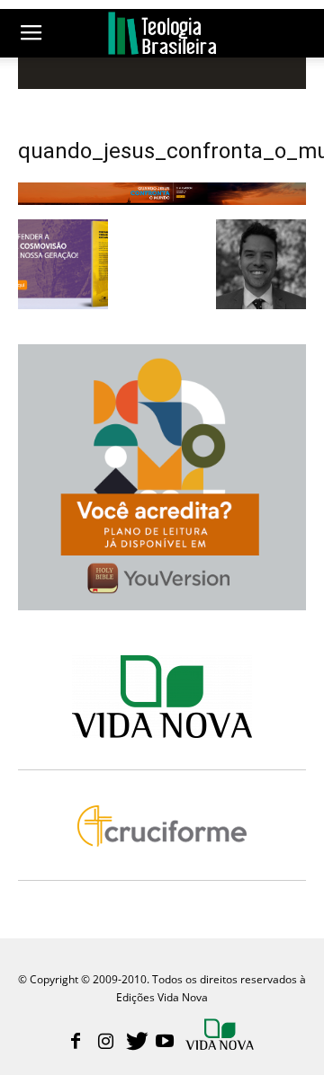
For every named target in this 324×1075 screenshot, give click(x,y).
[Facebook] (76, 1043)
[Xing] (221, 1036)
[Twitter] (135, 1043)
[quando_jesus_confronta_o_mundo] (162, 200)
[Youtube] (165, 1043)
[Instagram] (105, 1043)
